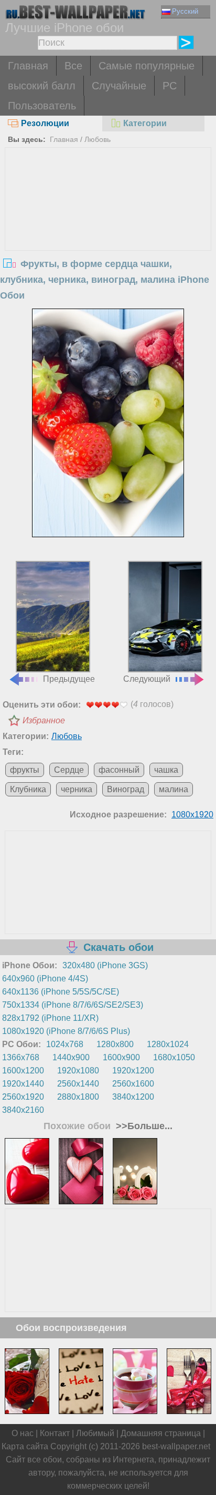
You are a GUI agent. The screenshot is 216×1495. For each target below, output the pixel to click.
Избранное (44, 720)
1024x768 (64, 1044)
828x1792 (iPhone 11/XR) (50, 1017)
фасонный (119, 769)
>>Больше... (142, 1126)
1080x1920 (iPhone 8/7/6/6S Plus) (66, 1031)
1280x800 (115, 1044)
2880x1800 (78, 1096)
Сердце (69, 769)
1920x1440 (23, 1083)
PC (170, 85)
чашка (166, 769)
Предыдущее (69, 678)
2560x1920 (23, 1096)
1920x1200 (133, 1070)
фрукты (24, 769)
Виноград (125, 789)
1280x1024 (168, 1044)
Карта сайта (25, 1446)
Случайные (119, 85)
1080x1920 (192, 814)
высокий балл (41, 85)
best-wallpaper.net (176, 1446)
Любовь (97, 139)
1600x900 (121, 1057)
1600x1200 (23, 1070)
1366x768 (20, 1057)
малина (173, 789)
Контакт (55, 1433)
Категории (145, 123)
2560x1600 (133, 1083)
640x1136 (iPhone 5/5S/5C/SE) (60, 991)
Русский (185, 11)
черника (76, 789)
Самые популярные (147, 65)
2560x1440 (78, 1083)
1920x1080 (78, 1070)
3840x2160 (23, 1109)
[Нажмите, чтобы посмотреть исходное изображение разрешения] (108, 423)
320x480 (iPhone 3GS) (105, 965)
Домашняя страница (161, 1433)
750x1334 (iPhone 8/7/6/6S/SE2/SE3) (72, 1004)
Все (73, 65)
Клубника (28, 789)
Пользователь (42, 105)
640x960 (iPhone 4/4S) (45, 978)
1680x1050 (174, 1057)
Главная (28, 65)
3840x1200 (133, 1096)
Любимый (95, 1433)
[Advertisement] (107, 226)
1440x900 (71, 1057)
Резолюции (45, 123)
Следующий (146, 678)
